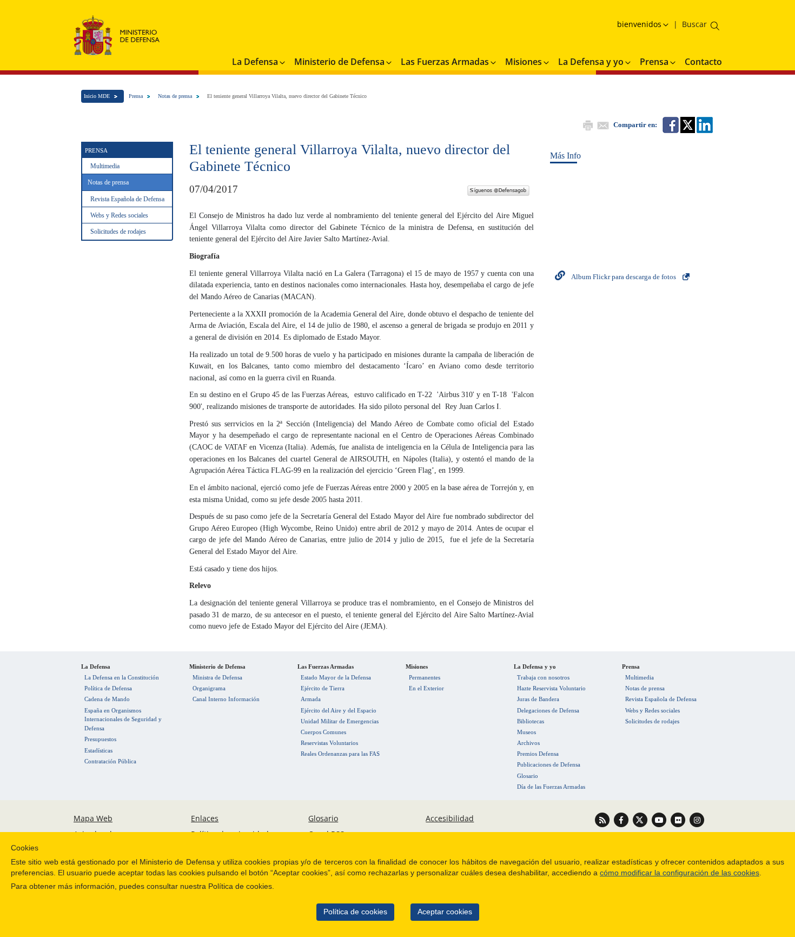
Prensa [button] (654, 62)
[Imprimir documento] (586, 124)
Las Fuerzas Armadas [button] (445, 62)
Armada (311, 699)
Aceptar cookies (445, 912)
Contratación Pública (110, 761)
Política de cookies (355, 912)
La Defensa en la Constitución (121, 677)
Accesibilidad (450, 818)
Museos (526, 732)
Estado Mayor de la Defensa (336, 677)
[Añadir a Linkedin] (704, 124)
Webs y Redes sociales (119, 215)
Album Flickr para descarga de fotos (623, 277)
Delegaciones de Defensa (548, 710)
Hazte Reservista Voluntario (551, 688)
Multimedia (105, 166)
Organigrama (209, 688)
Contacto (703, 62)
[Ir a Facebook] (622, 819)
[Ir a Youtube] (660, 819)
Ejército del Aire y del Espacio (338, 710)
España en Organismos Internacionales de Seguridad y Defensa (123, 719)
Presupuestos (100, 739)
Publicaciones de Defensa (548, 764)
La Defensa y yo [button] (591, 62)
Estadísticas (98, 750)
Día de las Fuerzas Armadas (551, 786)
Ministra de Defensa (217, 677)
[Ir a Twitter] (641, 819)
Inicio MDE (97, 96)
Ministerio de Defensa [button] (339, 62)
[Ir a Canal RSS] (603, 819)
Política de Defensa (108, 688)
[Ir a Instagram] (696, 819)
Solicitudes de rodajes (118, 231)
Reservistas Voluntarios (329, 743)
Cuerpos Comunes (323, 732)
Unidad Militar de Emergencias (340, 721)
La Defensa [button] (255, 62)
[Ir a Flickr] (679, 819)
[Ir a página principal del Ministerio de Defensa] (117, 35)
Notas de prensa (175, 96)
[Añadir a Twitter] (687, 124)
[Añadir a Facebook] (670, 124)
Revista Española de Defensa (127, 199)
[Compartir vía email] (602, 124)
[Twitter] (498, 189)
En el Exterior (426, 688)
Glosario (527, 776)
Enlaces (204, 818)
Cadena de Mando (107, 699)
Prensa (136, 96)
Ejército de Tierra (323, 688)
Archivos (528, 743)
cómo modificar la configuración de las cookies (679, 873)
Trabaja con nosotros (543, 677)
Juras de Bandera (538, 699)
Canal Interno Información (226, 699)
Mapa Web (93, 818)
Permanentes (424, 677)
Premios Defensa (538, 753)
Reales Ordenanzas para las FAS (340, 753)
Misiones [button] (523, 62)
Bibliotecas (530, 721)
